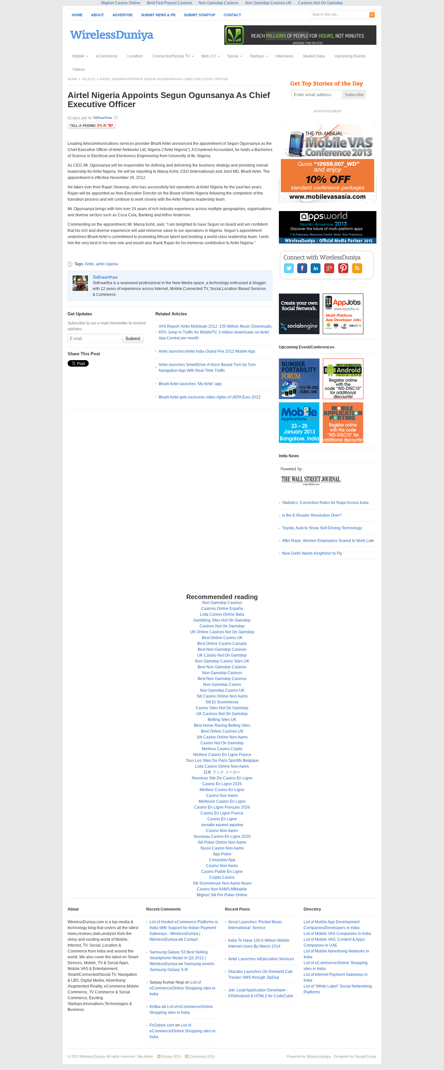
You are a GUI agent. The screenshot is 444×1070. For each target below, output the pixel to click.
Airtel (89, 264)
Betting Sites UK (222, 719)
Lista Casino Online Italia (222, 614)
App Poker (222, 854)
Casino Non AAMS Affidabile (222, 889)
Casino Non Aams (222, 795)
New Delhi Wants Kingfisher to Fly (312, 553)
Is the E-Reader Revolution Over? (312, 515)
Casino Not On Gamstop (222, 743)
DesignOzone (365, 1056)
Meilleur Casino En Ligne (222, 789)
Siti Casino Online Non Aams (222, 696)
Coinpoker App (222, 860)
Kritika (155, 1006)
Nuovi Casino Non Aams (222, 848)
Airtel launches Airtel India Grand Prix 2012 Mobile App (207, 351)
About (97, 15)
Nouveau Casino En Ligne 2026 (222, 836)
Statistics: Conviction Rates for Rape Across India (325, 502)
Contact (232, 15)
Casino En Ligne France (222, 813)
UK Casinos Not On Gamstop (222, 713)
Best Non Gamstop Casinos (222, 649)
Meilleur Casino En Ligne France (222, 754)
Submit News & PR (158, 15)
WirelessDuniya (92, 1056)
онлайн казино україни (222, 825)
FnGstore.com (162, 1025)
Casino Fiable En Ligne (222, 871)
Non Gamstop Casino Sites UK (222, 661)
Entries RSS (171, 1056)
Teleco (88, 79)
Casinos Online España (222, 608)
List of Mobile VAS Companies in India (337, 933)
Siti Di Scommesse (222, 702)
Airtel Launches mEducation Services (261, 959)
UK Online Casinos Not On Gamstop (222, 632)
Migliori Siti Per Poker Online (222, 895)
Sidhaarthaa (102, 118)
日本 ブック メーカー (222, 772)
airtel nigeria (107, 264)
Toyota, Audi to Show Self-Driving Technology (322, 528)
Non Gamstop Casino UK (222, 690)
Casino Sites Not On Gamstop (222, 708)
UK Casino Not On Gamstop (222, 655)
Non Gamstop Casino (222, 684)
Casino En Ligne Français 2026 (222, 807)
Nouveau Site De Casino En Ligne (222, 778)
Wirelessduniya (319, 1056)
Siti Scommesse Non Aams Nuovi (222, 883)
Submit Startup (199, 15)
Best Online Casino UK (222, 638)
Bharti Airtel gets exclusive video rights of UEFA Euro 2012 (210, 397)
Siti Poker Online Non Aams (222, 842)
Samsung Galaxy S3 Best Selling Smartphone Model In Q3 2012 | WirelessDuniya (179, 958)
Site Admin (145, 1056)
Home (77, 15)
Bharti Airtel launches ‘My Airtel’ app (190, 384)
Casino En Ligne (222, 819)
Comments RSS (202, 1056)
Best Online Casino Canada (222, 643)
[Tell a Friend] (91, 127)
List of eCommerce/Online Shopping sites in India (182, 988)
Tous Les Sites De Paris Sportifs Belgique (222, 760)
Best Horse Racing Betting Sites (222, 725)
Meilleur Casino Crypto (222, 749)
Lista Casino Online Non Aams (222, 766)
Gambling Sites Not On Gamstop (222, 620)
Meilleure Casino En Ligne (222, 801)
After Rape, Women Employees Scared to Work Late (328, 540)
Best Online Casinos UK (222, 731)
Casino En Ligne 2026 (222, 784)
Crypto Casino (222, 877)
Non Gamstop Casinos (222, 602)
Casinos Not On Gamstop (222, 626)
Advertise (122, 15)
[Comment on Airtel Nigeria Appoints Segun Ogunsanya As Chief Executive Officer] (137, 118)
